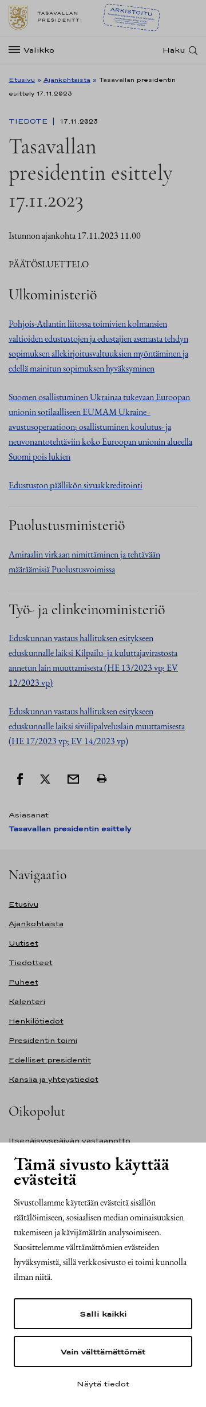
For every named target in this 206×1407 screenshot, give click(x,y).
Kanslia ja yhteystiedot (53, 1079)
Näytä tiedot (103, 1383)
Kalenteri (27, 1001)
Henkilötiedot (36, 1021)
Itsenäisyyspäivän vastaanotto (69, 1140)
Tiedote (29, 121)
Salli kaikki (103, 1314)
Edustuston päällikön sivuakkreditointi (75, 485)
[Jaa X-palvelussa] (45, 777)
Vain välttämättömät (103, 1351)
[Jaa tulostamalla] (102, 777)
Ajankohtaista (66, 80)
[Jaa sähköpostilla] (73, 777)
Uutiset (23, 943)
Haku (174, 50)
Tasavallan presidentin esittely (70, 828)
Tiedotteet (31, 962)
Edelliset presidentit (50, 1060)
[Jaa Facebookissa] (20, 777)
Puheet (23, 982)
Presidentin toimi (43, 1040)
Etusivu (22, 80)
